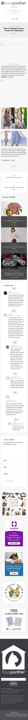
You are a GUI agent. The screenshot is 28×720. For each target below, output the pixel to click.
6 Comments (14, 166)
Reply (14, 288)
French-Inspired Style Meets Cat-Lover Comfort (14, 221)
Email (5, 467)
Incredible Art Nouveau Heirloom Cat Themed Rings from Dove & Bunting (14, 274)
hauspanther (14, 345)
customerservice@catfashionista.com (15, 411)
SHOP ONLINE (14, 12)
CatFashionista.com (12, 75)
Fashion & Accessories (14, 26)
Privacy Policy (14, 712)
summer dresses (9, 68)
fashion (13, 160)
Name (5, 460)
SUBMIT (13, 683)
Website (6, 473)
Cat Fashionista (5, 66)
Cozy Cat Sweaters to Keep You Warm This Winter (14, 247)
